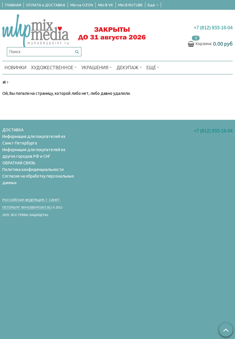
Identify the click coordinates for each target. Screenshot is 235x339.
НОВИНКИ (15, 67)
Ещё (151, 5)
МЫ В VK (105, 5)
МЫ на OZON (81, 5)
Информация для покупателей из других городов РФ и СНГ (33, 153)
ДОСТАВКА (12, 130)
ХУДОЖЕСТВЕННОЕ (53, 67)
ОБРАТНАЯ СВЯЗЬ (19, 163)
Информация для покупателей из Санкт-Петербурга (33, 139)
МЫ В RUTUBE (130, 5)
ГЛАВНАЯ (13, 5)
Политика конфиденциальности (33, 169)
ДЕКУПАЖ (128, 67)
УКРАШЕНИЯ (95, 67)
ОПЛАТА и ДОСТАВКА (45, 5)
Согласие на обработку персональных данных (38, 179)
